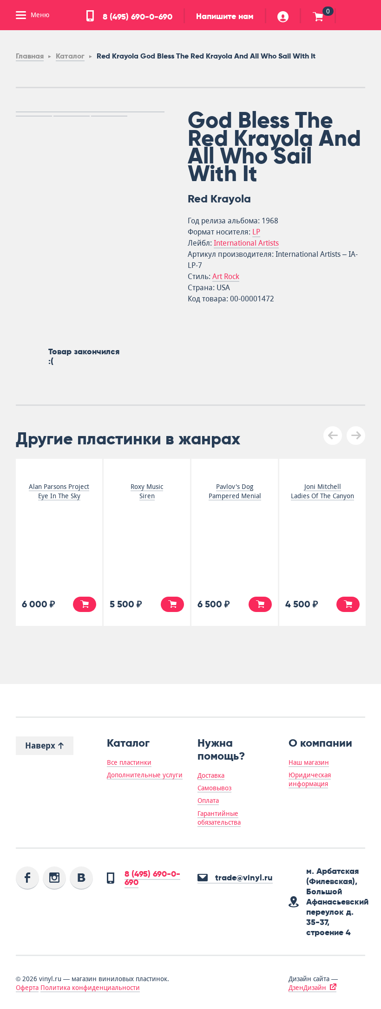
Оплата (208, 800)
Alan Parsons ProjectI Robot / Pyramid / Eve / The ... (164, 496)
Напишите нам (225, 16)
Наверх (41, 745)
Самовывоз (214, 788)
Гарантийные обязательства (219, 818)
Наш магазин (309, 762)
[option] (90, 111)
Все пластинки (129, 762)
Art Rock (225, 276)
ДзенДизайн (307, 987)
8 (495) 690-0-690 (136, 17)
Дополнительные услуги (145, 775)
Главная (30, 56)
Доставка (210, 775)
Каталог (70, 56)
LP (256, 232)
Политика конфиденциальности (90, 987)
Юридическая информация (310, 779)
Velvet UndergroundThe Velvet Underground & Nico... (340, 496)
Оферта (27, 987)
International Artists (246, 243)
